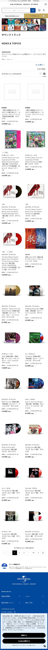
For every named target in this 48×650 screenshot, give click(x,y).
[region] (12, 16)
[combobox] (19, 10)
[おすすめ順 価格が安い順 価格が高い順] (41, 69)
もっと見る (39, 65)
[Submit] (32, 10)
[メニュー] (46, 4)
